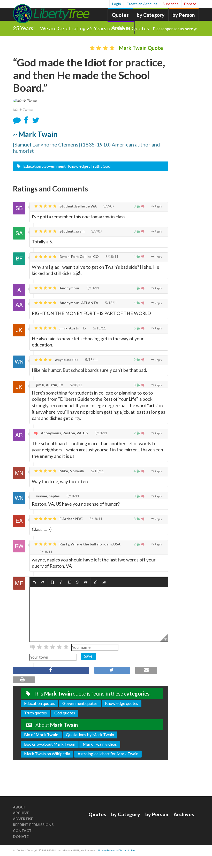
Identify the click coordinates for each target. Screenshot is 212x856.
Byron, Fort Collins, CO (79, 256)
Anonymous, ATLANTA (78, 302)
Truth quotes (35, 712)
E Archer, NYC (71, 518)
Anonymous (69, 288)
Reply (158, 206)
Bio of (41, 734)
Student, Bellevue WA (78, 206)
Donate (190, 4)
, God (105, 166)
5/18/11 (111, 256)
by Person (183, 15)
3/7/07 (108, 206)
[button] (35, 582)
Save (88, 655)
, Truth (94, 166)
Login (116, 4)
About (19, 807)
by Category (150, 15)
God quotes (64, 712)
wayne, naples (66, 359)
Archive (21, 813)
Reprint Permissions (33, 824)
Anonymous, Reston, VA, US (64, 433)
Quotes (120, 15)
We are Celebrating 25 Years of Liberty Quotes (116, 28)
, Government (54, 166)
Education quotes (39, 703)
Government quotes (79, 703)
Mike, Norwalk (71, 471)
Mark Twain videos (100, 744)
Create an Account (141, 4)
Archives (183, 814)
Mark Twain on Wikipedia (47, 753)
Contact (22, 830)
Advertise (23, 818)
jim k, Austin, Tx (72, 328)
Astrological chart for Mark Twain (108, 753)
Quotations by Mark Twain (90, 734)
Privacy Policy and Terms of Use (116, 850)
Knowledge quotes (121, 703)
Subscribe (171, 4)
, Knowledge (77, 166)
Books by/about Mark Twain (49, 744)
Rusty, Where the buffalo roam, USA (89, 544)
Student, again (72, 231)
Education (31, 166)
